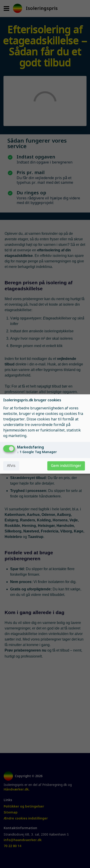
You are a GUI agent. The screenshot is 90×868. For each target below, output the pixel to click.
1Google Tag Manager (37, 452)
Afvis (11, 466)
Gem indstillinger (66, 466)
